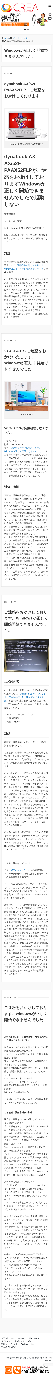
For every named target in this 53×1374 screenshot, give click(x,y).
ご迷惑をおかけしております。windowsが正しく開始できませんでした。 (26, 1013)
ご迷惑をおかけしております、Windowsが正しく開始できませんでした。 (25, 697)
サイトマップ (6, 1341)
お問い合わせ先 (7, 1338)
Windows (24, 1344)
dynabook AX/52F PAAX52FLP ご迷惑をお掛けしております (24, 90)
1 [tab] (25, 29)
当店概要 (20, 1338)
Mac (32, 1344)
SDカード (31, 1341)
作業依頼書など (33, 1338)
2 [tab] (28, 29)
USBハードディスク (9, 1344)
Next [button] (50, 19)
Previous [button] (3, 19)
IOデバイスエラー (19, 870)
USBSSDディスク (8, 1347)
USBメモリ (19, 1341)
